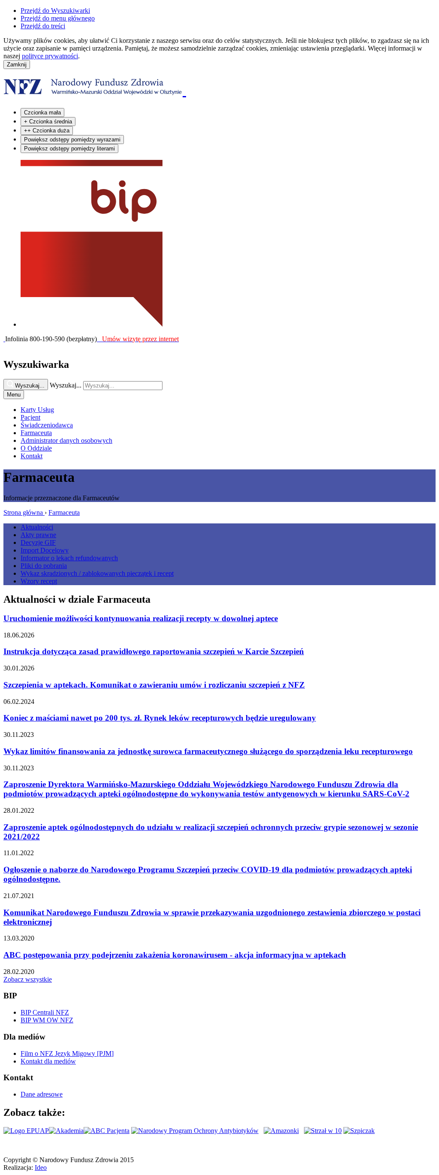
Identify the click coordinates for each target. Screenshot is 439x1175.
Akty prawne (38, 534)
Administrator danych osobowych (66, 440)
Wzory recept (39, 581)
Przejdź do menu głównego (58, 18)
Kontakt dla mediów (48, 1061)
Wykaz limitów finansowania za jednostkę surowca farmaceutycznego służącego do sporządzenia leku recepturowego (208, 751)
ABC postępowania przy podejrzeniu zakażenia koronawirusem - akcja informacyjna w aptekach (174, 954)
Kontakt (31, 456)
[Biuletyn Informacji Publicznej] (91, 324)
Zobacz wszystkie (27, 979)
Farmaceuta (36, 432)
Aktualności (37, 527)
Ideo (41, 1167)
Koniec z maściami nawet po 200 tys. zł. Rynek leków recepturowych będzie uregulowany (159, 717)
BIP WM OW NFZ (47, 1020)
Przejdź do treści (43, 26)
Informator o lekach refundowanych (69, 558)
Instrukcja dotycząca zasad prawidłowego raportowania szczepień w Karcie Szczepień (153, 651)
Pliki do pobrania (44, 565)
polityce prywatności (50, 56)
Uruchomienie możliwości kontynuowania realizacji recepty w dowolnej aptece (140, 618)
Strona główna (24, 512)
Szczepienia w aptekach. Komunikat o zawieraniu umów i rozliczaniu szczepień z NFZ (154, 684)
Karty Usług (37, 409)
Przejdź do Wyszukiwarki (55, 10)
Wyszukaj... (65, 385)
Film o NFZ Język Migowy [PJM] (67, 1053)
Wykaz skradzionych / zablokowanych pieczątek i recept (97, 573)
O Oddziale (36, 448)
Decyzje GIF (38, 542)
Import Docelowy (45, 550)
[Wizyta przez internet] (4, 339)
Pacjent (30, 417)
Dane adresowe (42, 1094)
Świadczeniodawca (47, 425)
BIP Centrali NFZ (45, 1012)
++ (46, 130)
